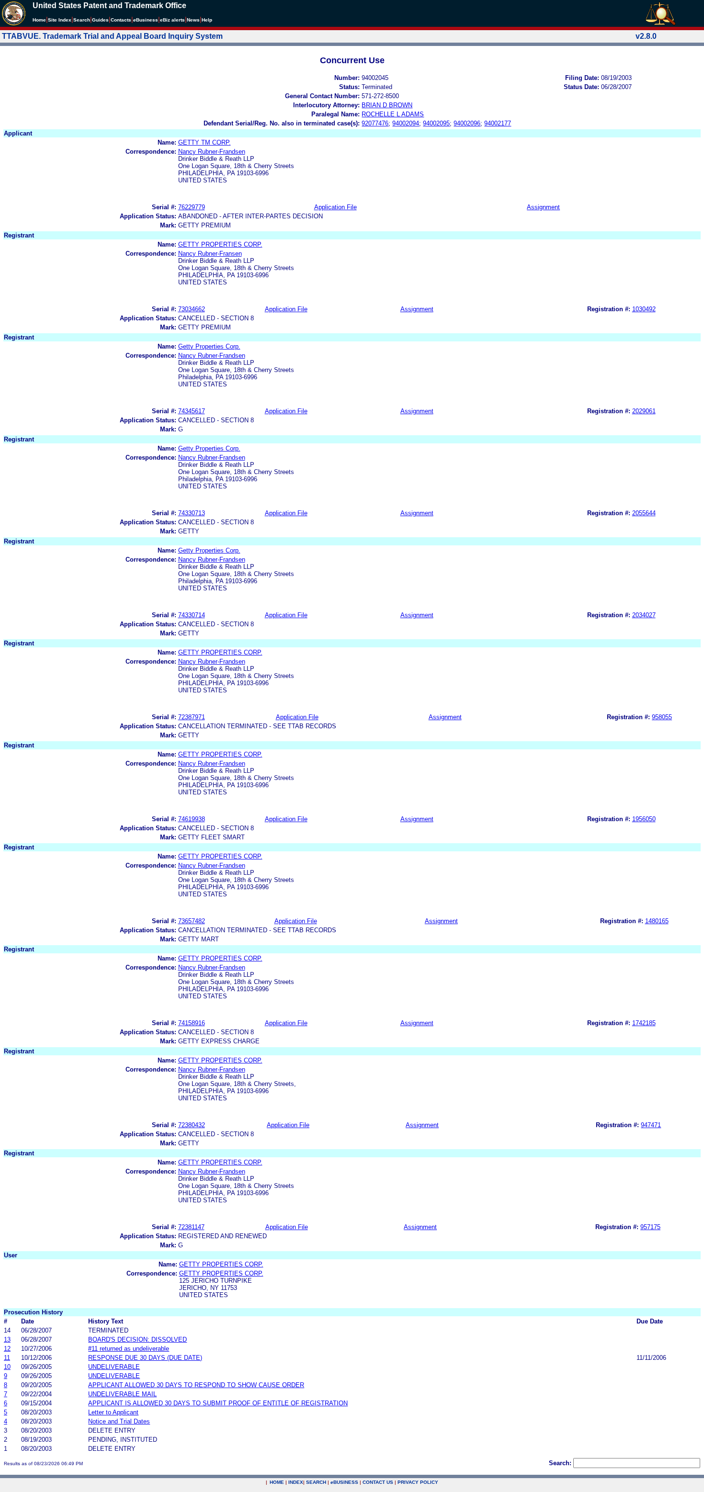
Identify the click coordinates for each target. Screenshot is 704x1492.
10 (7, 1366)
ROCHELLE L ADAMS (393, 114)
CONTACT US (378, 1482)
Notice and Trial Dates (119, 1421)
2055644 (644, 513)
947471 (651, 1125)
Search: (560, 1463)
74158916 (191, 1023)
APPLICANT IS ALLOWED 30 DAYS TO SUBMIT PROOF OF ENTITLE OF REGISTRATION (218, 1403)
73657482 (191, 921)
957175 (650, 1227)
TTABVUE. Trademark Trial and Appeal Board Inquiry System (112, 36)
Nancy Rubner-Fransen (210, 253)
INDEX (295, 1482)
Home (39, 20)
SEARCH (316, 1482)
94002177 (497, 123)
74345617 (191, 411)
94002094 (405, 123)
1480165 (657, 921)
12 (7, 1348)
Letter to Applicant (113, 1412)
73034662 (191, 309)
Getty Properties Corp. (209, 346)
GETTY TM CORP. (204, 142)
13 (7, 1339)
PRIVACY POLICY (417, 1482)
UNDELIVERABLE (114, 1366)
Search (81, 20)
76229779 (191, 207)
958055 (662, 717)
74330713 (191, 513)
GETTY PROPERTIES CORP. (220, 244)
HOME (277, 1482)
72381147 (191, 1227)
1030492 (644, 309)
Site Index (59, 20)
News (193, 20)
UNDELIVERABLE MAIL (122, 1394)
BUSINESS (344, 1482)
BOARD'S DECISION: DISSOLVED (137, 1339)
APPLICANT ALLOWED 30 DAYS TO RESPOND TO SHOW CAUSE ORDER (196, 1385)
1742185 (644, 1023)
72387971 (191, 717)
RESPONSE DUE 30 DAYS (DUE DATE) (145, 1357)
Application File (335, 207)
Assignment (543, 207)
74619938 (191, 819)
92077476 (375, 123)
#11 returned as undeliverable (128, 1348)
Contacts (121, 20)
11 (7, 1357)
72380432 (191, 1125)
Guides (100, 20)
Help (207, 20)
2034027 (644, 615)
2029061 (644, 411)
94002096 (467, 123)
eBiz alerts (172, 20)
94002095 (436, 123)
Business (145, 20)
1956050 (644, 819)
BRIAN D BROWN (387, 105)
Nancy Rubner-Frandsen (211, 151)
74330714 (191, 615)
